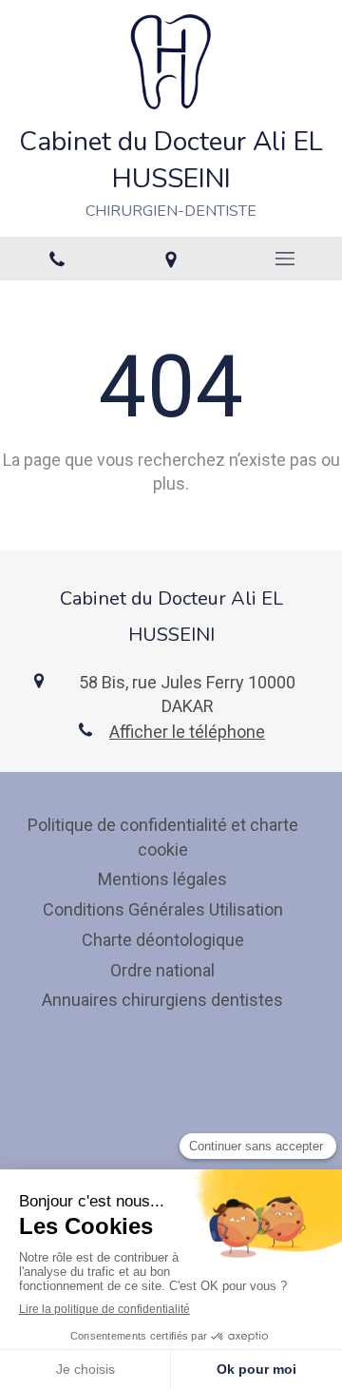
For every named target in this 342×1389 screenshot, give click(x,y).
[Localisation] (171, 258)
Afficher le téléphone (187, 732)
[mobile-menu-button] (285, 259)
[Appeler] (57, 258)
